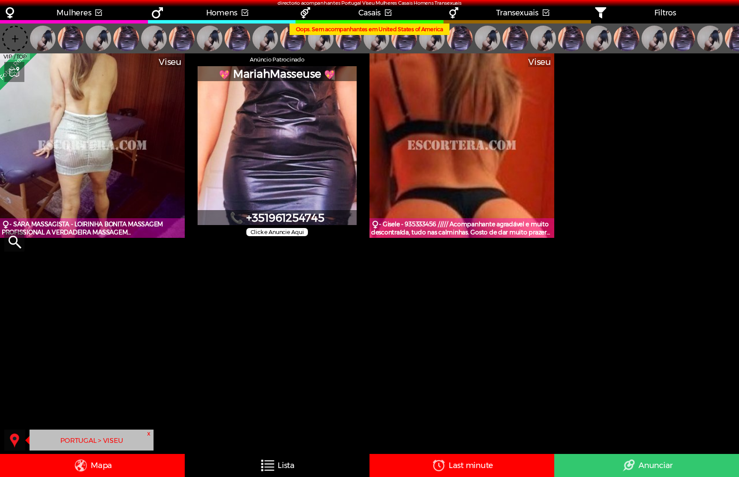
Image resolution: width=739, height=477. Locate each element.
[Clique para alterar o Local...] (14, 440)
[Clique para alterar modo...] (14, 72)
